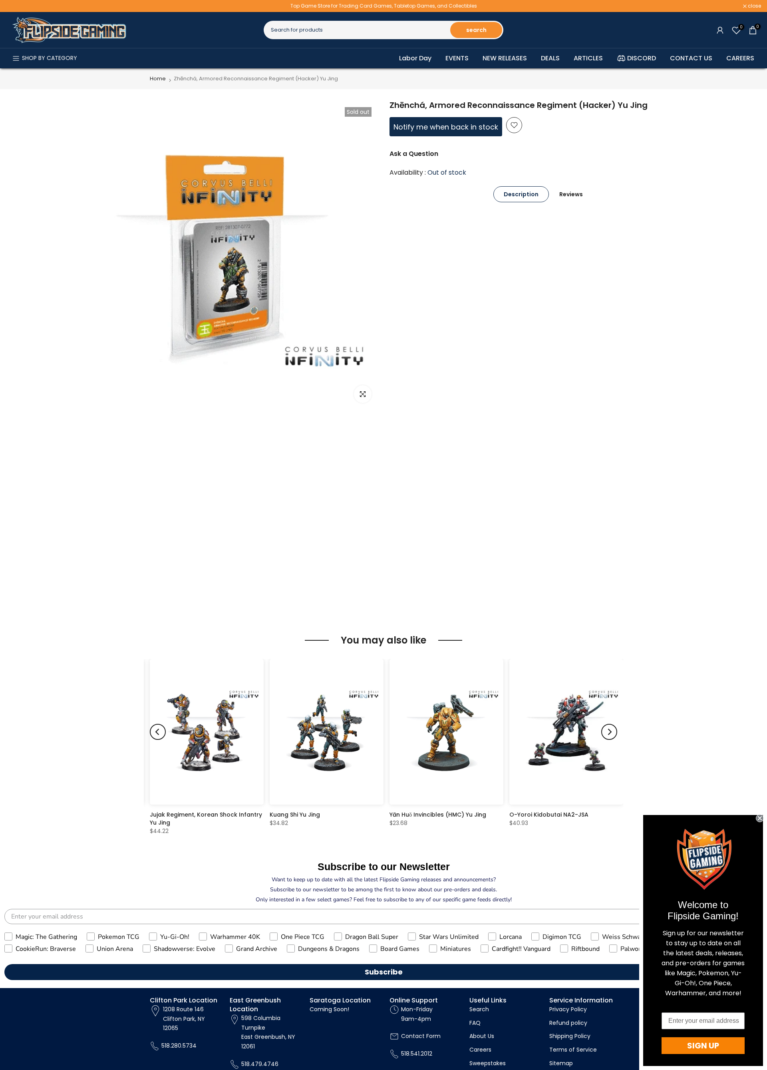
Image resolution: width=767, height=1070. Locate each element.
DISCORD (641, 58)
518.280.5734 (179, 1046)
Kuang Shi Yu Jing (295, 815)
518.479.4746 (259, 1064)
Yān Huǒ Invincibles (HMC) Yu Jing (437, 815)
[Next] (609, 732)
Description (521, 194)
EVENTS (457, 58)
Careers (480, 1050)
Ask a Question (413, 153)
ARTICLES (588, 58)
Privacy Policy (568, 1009)
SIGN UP (703, 1045)
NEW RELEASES (505, 58)
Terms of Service (573, 1050)
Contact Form (421, 1036)
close (17, 6)
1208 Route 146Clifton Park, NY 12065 (184, 1018)
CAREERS (740, 58)
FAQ (475, 1023)
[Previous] (158, 732)
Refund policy (568, 1023)
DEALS (550, 58)
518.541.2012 (416, 1054)
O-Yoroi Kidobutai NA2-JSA (548, 815)
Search (479, 1009)
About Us (481, 1036)
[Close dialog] (760, 818)
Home (158, 78)
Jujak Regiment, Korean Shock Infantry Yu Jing (206, 819)
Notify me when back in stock (445, 127)
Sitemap (561, 1063)
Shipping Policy (569, 1036)
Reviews (571, 194)
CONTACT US (691, 58)
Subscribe (384, 972)
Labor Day (415, 58)
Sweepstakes (487, 1063)
